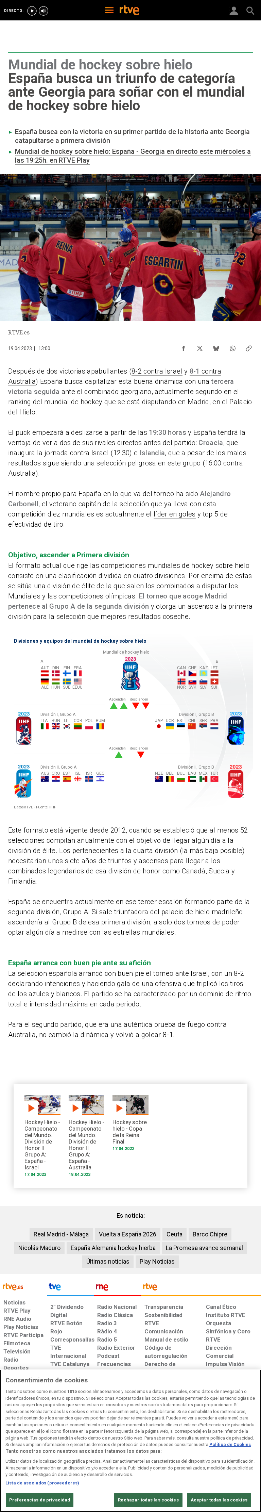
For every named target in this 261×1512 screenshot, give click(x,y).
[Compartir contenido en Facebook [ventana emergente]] (183, 346)
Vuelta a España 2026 (127, 1234)
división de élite (71, 586)
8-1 (195, 371)
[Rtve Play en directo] (32, 11)
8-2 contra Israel (157, 371)
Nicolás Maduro (39, 1247)
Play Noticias (157, 1261)
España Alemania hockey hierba (113, 1247)
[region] (130, 1440)
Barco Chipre (210, 1234)
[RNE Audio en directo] (43, 11)
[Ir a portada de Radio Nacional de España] (117, 1288)
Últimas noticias (107, 1261)
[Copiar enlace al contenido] (249, 346)
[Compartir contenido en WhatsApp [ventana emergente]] (232, 346)
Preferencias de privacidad (39, 1499)
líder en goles (175, 514)
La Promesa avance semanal (204, 1247)
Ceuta (174, 1234)
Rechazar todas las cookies (148, 1499)
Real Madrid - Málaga (61, 1234)
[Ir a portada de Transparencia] (201, 1288)
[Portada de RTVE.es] (129, 11)
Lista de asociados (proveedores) (42, 1482)
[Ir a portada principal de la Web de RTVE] (23, 1286)
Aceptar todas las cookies (219, 1499)
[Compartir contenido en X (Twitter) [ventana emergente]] (200, 346)
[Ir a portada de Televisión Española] (70, 1288)
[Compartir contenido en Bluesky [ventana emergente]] (216, 346)
